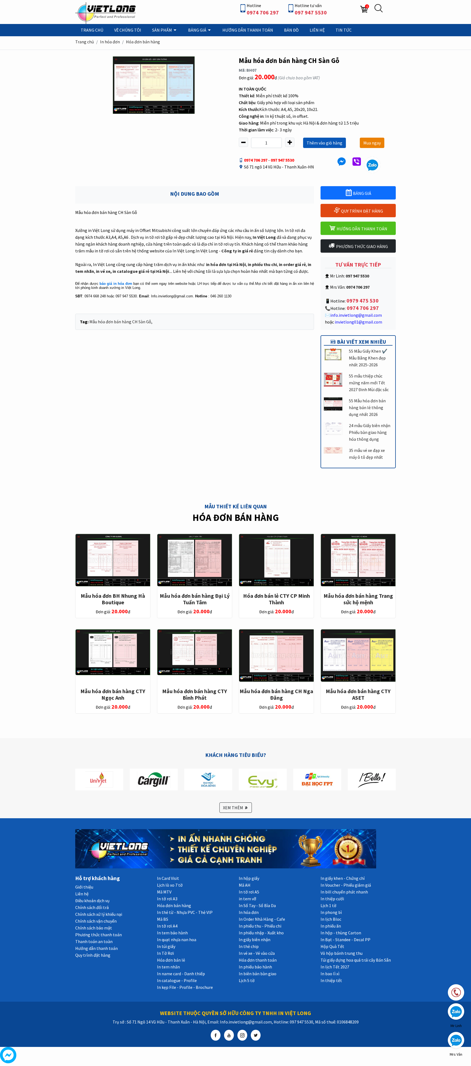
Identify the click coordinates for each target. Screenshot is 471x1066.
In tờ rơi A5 (249, 892)
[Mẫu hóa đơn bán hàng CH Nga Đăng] (276, 655)
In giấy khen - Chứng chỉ (343, 878)
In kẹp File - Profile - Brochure (185, 987)
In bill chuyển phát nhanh (344, 892)
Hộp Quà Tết (332, 946)
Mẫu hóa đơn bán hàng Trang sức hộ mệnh (358, 599)
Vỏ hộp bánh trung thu (342, 953)
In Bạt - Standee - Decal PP (345, 939)
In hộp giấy (249, 878)
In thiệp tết (331, 980)
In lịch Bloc (331, 919)
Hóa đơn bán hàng (143, 41)
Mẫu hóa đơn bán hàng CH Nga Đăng (276, 694)
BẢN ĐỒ (291, 30)
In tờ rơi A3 (167, 898)
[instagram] (242, 1035)
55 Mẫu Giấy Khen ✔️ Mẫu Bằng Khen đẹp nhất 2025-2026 (368, 357)
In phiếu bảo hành (255, 967)
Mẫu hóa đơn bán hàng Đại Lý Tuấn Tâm (195, 599)
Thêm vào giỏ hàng (324, 143)
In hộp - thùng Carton (341, 932)
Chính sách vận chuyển (96, 921)
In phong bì (331, 912)
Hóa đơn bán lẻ (171, 960)
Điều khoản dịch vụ (92, 900)
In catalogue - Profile (177, 980)
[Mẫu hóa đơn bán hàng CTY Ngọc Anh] (113, 651)
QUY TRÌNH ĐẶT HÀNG (361, 211)
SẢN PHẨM (162, 30)
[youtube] (229, 1035)
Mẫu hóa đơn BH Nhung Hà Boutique (113, 599)
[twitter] (256, 1035)
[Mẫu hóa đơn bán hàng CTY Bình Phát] (194, 651)
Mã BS (162, 919)
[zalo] (372, 164)
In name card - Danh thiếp (181, 973)
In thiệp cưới (332, 898)
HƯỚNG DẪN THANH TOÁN (247, 30)
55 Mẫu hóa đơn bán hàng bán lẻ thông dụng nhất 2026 (367, 407)
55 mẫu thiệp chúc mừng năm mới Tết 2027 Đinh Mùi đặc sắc (369, 382)
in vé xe (103, 271)
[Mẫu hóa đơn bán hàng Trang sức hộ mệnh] (358, 559)
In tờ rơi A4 (167, 926)
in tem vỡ (247, 898)
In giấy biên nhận (254, 939)
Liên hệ (82, 893)
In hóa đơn (110, 41)
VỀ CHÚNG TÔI (127, 30)
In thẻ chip (249, 946)
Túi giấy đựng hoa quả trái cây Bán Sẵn (356, 960)
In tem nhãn (168, 967)
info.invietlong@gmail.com (356, 315)
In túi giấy (166, 946)
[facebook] (216, 1035)
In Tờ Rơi (165, 953)
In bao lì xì (330, 973)
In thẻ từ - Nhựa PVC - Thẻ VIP (185, 912)
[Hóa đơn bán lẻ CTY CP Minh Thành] (276, 559)
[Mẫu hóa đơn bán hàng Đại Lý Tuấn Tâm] (194, 559)
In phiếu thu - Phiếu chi (260, 926)
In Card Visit (168, 878)
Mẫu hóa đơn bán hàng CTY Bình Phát (194, 694)
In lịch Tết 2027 (335, 967)
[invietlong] (106, 12)
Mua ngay (372, 143)
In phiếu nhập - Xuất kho (261, 932)
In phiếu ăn (331, 926)
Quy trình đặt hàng (92, 955)
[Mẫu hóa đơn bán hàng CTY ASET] (358, 655)
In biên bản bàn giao (257, 973)
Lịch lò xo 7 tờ (170, 885)
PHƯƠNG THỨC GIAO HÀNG (361, 246)
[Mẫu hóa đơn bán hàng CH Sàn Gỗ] (154, 84)
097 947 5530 (311, 12)
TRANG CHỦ (92, 30)
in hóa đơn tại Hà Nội (226, 264)
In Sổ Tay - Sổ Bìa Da (257, 905)
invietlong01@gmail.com (358, 322)
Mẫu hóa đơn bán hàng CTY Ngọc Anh (112, 694)
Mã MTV (164, 892)
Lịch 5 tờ (247, 980)
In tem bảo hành (172, 932)
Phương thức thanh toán (98, 934)
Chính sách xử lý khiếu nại (98, 914)
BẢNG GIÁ (197, 30)
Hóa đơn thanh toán (258, 960)
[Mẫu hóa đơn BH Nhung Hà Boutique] (113, 559)
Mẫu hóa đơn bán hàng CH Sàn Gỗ (120, 321)
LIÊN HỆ (317, 30)
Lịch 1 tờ (328, 905)
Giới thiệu (84, 887)
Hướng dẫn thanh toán (96, 948)
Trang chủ (84, 41)
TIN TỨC (344, 30)
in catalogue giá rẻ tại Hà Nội (141, 271)
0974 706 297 (263, 12)
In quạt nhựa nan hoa (176, 939)
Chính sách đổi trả (92, 907)
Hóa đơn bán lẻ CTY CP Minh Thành (276, 599)
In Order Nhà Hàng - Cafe (262, 919)
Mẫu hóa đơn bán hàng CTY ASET (358, 694)
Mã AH (244, 885)
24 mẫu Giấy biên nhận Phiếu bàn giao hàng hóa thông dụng (369, 432)
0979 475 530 (362, 300)
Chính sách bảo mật (93, 928)
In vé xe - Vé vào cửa (257, 953)
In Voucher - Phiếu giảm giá (346, 885)
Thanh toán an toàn (94, 941)
